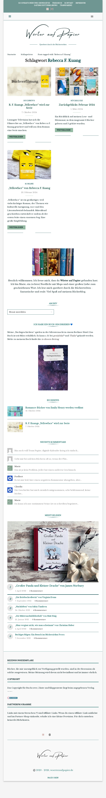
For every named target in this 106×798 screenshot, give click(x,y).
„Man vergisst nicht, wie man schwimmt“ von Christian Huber (44, 625)
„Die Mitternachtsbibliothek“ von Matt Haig (35, 616)
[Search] (96, 16)
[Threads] (52, 9)
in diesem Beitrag (50, 339)
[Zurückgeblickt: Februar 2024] (77, 81)
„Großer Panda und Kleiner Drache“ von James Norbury (49, 585)
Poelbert (18, 476)
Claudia (18, 486)
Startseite (11, 54)
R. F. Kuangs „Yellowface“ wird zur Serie (47, 423)
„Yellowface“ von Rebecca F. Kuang (29, 188)
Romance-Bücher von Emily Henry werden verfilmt (54, 407)
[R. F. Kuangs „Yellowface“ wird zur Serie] (29, 81)
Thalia (73, 335)
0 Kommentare (39, 619)
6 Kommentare (40, 638)
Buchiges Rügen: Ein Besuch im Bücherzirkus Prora (39, 634)
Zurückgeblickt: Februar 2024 (77, 104)
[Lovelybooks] (47, 9)
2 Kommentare (41, 601)
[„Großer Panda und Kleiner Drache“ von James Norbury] (53, 551)
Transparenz (66, 5)
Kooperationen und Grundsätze (34, 3)
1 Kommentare (36, 629)
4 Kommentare (40, 610)
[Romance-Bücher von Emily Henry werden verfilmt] (15, 411)
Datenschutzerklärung (45, 5)
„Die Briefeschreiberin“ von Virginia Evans (35, 597)
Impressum (81, 3)
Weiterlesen (16, 137)
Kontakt (69, 3)
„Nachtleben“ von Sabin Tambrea (31, 606)
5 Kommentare (36, 591)
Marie (17, 466)
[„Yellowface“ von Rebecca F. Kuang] (29, 164)
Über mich (57, 3)
